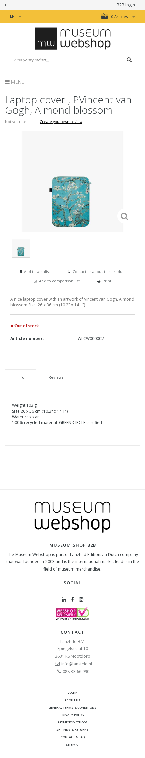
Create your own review (61, 121)
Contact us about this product (99, 271)
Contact (72, 632)
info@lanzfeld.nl (76, 664)
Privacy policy (72, 715)
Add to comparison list (59, 280)
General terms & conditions (72, 707)
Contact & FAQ (73, 737)
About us (72, 700)
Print (107, 280)
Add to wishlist (37, 271)
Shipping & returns (72, 729)
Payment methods (73, 722)
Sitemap (72, 744)
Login (73, 692)
